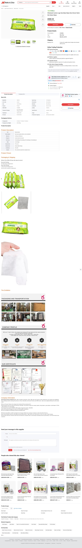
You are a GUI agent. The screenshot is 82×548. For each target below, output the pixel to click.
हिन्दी (57, 540)
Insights (71, 539)
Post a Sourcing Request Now (34, 450)
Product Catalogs (18, 508)
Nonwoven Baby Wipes (67, 530)
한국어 (51, 540)
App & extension (66, 6)
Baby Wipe (23, 513)
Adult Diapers (4, 524)
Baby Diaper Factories (39, 530)
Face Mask (43, 513)
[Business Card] (79, 99)
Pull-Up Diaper (52, 524)
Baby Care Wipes (57, 530)
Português (21, 540)
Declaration (53, 543)
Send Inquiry (55, 24)
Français (25, 540)
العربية (47, 540)
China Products (17, 539)
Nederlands (43, 540)
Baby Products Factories (6, 530)
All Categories (5, 6)
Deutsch (39, 540)
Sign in (79, 3)
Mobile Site (67, 539)
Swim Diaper (33, 524)
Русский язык (30, 540)
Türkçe (64, 540)
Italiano (35, 540)
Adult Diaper (63, 510)
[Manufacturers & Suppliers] (7, 2)
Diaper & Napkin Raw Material (66, 513)
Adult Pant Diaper (4, 513)
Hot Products (11, 539)
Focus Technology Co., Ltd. (33, 543)
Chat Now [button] (73, 24)
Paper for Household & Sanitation (23, 524)
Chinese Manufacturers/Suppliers (26, 539)
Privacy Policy (59, 543)
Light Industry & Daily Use (9, 8)
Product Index (61, 539)
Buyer (53, 6)
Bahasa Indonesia (74, 540)
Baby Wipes (12, 524)
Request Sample (69, 27)
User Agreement (47, 543)
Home (2, 8)
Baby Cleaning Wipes (6, 532)
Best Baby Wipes (49, 530)
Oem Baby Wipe (15, 532)
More (2, 535)
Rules (80, 6)
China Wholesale (36, 539)
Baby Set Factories (28, 530)
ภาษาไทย (60, 540)
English (13, 540)
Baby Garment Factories (18, 530)
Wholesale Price (42, 539)
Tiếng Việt (68, 540)
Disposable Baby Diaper (43, 524)
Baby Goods (16, 8)
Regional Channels (55, 539)
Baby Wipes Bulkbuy (24, 532)
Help (59, 6)
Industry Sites (49, 539)
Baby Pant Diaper (24, 510)
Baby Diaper (3, 510)
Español (16, 540)
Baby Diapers (21, 8)
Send (10, 450)
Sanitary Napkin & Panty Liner (46, 510)
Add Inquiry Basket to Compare (23, 46)
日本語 (54, 540)
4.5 (66, 96)
